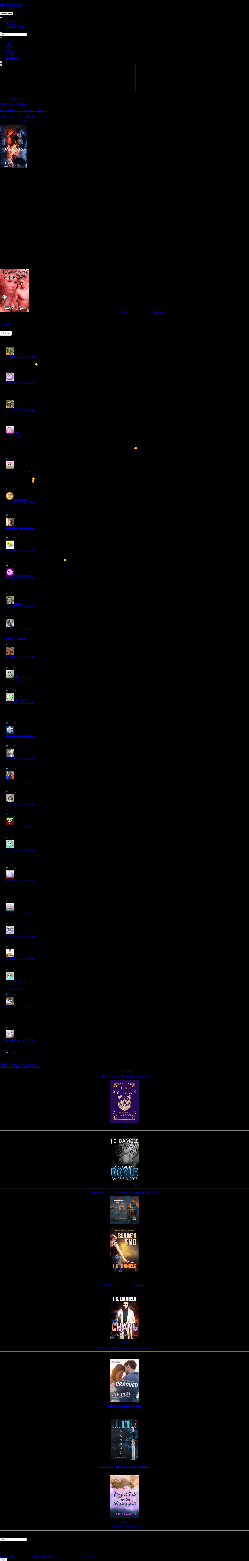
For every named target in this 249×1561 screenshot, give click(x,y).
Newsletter (11, 55)
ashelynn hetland (22, 576)
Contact (9, 52)
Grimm (9, 104)
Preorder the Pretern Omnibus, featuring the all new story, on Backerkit (124, 1192)
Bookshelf (10, 47)
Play (131, 1285)
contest (3, 104)
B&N (118, 1466)
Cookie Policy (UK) (15, 26)
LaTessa (18, 354)
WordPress (47, 1556)
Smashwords (147, 1076)
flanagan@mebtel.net (15, 989)
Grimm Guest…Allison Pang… (23, 110)
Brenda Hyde (21, 499)
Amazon (136, 1076)
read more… (6, 324)
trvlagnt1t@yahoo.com (16, 639)
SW (138, 1526)
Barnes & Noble (115, 1347)
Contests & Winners (15, 99)
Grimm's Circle (20, 104)
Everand (133, 1466)
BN (122, 1076)
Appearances (12, 21)
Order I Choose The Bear (124, 1071)
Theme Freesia (34, 1556)
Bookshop (114, 1076)
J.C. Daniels (11, 24)
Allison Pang (28, 121)
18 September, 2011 (26, 116)
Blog (8, 50)
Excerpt (124, 1126)
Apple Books (102, 1076)
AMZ (105, 1285)
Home (8, 42)
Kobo (128, 1076)
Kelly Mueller (21, 700)
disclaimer (158, 312)
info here (124, 312)
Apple (112, 1285)
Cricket (18, 603)
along (135, 1184)
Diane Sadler (20, 677)
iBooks (127, 1347)
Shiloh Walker (10, 5)
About (9, 44)
